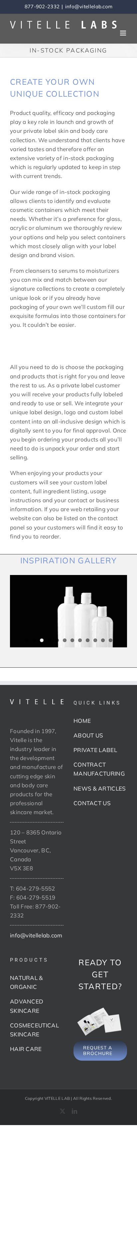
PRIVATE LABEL (95, 749)
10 (95, 640)
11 (103, 640)
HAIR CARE (26, 1048)
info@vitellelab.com (89, 6)
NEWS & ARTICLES (99, 788)
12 (110, 640)
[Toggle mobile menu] (123, 33)
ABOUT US (88, 735)
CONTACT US (92, 803)
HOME (82, 720)
